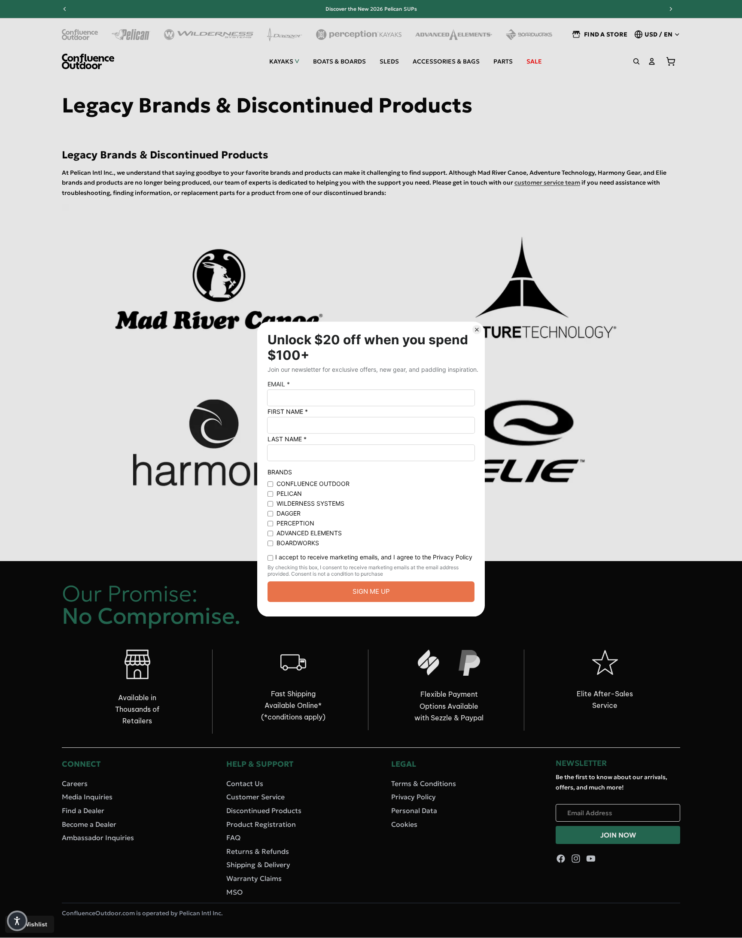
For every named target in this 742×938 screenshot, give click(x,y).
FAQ (233, 837)
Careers (75, 783)
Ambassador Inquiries (98, 837)
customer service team (547, 182)
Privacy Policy (413, 796)
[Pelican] (131, 34)
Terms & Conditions (423, 783)
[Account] (651, 61)
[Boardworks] (529, 34)
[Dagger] (285, 34)
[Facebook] (561, 858)
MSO (234, 892)
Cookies (404, 824)
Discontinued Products (263, 810)
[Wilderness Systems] (208, 34)
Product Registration (261, 824)
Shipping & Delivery (258, 864)
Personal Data (414, 810)
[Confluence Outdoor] (80, 34)
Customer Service (255, 796)
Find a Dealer (83, 810)
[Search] (636, 61)
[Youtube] (591, 858)
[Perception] (358, 34)
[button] (17, 921)
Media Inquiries (87, 796)
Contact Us (244, 783)
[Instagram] (576, 858)
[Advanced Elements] (453, 34)
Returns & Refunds (257, 851)
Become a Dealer (89, 824)
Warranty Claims (254, 878)
